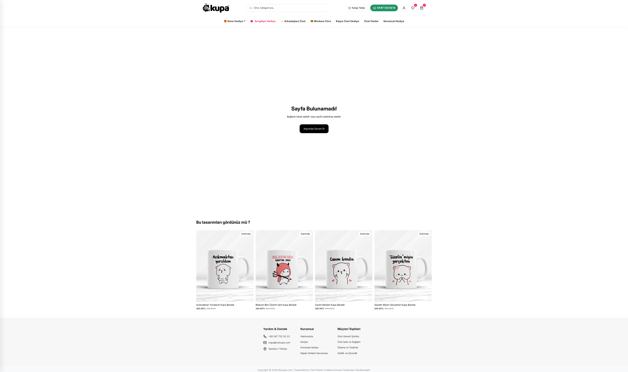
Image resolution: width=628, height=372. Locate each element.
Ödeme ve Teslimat (348, 347)
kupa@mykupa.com (279, 342)
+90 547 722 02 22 (279, 336)
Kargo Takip (358, 7)
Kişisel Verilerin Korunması (314, 353)
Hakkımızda (306, 336)
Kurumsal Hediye (309, 347)
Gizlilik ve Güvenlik (347, 353)
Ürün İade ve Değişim (349, 341)
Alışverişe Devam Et (314, 128)
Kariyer (304, 341)
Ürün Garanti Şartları (348, 336)
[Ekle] (249, 297)
